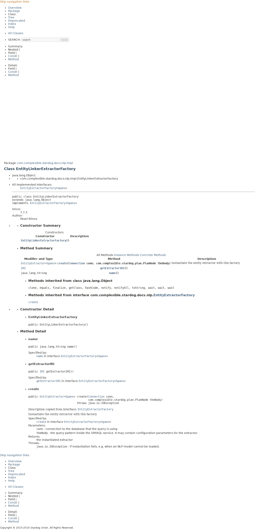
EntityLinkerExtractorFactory (43, 240)
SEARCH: (14, 39)
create (62, 263)
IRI (23, 268)
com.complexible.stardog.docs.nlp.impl (45, 163)
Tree (11, 17)
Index (12, 23)
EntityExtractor (33, 263)
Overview (14, 7)
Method (13, 59)
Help (11, 27)
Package (14, 11)
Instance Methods (126, 255)
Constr (12, 56)
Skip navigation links (14, 1)
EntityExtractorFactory (38, 188)
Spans (61, 188)
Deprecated (16, 20)
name (112, 273)
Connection (77, 263)
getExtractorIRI (112, 268)
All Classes (15, 33)
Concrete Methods (153, 255)
